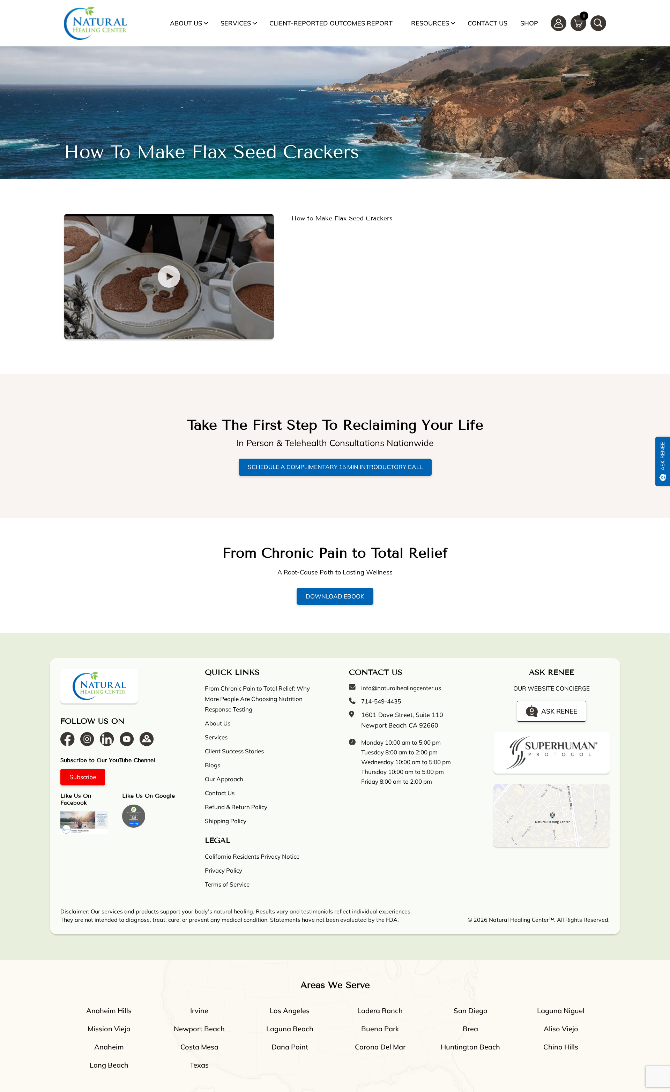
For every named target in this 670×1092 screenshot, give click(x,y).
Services (236, 23)
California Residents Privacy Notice (252, 856)
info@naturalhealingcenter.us (401, 688)
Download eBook (335, 596)
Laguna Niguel (561, 1010)
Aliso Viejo (561, 1028)
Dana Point (289, 1046)
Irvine (199, 1010)
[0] (578, 22)
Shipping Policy (225, 820)
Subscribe (82, 777)
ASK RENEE (559, 711)
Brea (470, 1028)
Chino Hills (560, 1046)
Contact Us (487, 23)
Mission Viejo (109, 1028)
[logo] (95, 23)
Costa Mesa (199, 1046)
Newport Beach (199, 1028)
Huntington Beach (470, 1046)
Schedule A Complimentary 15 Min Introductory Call (335, 466)
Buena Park (380, 1028)
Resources (430, 23)
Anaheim (109, 1046)
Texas (199, 1065)
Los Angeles (290, 1010)
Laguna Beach (289, 1028)
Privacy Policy (223, 870)
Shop (529, 23)
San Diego (470, 1010)
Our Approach (224, 779)
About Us (186, 23)
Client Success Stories (234, 751)
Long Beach (109, 1065)
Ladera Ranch (380, 1010)
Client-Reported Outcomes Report (331, 23)
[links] (598, 23)
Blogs (212, 765)
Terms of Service (227, 884)
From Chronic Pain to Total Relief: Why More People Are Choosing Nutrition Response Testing (257, 699)
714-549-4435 (381, 701)
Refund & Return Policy (236, 807)
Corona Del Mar (380, 1046)
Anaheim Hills (109, 1010)
